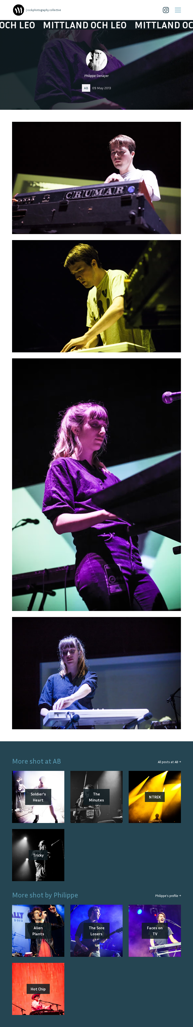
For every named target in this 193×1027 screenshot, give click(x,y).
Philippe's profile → (168, 896)
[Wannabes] (18, 10)
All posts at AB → (169, 762)
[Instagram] (166, 10)
